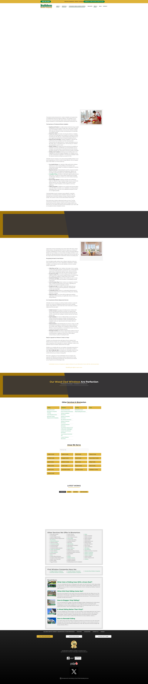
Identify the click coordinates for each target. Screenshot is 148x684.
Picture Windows (71, 548)
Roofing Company (71, 557)
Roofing (77, 407)
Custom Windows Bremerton (65, 438)
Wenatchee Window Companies (74, 572)
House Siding (70, 538)
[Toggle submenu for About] (59, 6)
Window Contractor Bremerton (65, 422)
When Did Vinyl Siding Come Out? (70, 591)
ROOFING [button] (76, 491)
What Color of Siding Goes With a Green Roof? (74, 582)
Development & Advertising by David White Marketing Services (75, 678)
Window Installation (88, 555)
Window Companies (88, 552)
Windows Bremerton (65, 409)
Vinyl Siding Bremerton (52, 414)
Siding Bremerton (51, 409)
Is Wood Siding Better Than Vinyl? (70, 609)
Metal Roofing (70, 544)
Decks (90, 407)
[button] (45, 1)
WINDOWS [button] (62, 491)
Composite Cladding (54, 544)
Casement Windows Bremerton (65, 425)
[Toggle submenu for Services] (66, 6)
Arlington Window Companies (56, 571)
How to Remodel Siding (66, 618)
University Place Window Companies (92, 571)
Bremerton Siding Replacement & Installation (52, 417)
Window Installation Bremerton (65, 414)
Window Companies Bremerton (65, 417)
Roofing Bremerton (79, 409)
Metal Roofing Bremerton (80, 411)
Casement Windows (54, 541)
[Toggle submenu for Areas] (97, 6)
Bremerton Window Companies (57, 572)
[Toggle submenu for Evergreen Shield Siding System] (85, 6)
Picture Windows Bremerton (67, 411)
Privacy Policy (83, 650)
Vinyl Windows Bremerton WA (66, 435)
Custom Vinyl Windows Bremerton (66, 431)
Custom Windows (54, 552)
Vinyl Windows (87, 549)
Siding (49, 407)
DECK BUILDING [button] (83, 491)
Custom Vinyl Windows (55, 549)
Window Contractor (88, 553)
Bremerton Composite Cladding (52, 412)
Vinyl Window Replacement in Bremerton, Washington (67, 428)
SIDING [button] (69, 491)
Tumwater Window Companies (74, 571)
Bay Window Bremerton (66, 419)
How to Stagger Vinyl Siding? (68, 600)
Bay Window (53, 539)
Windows (64, 407)
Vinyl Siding (86, 548)
